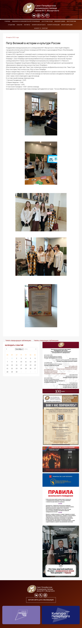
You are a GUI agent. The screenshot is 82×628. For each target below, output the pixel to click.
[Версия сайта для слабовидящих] (48, 16)
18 (26, 365)
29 (12, 372)
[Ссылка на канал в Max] (38, 16)
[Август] (6, 349)
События (19, 24)
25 (26, 368)
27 (35, 368)
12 (30, 362)
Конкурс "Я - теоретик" (41, 28)
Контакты (27, 24)
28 (7, 372)
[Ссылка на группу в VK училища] (34, 16)
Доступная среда (47, 21)
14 (7, 365)
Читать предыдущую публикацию (18, 340)
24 (21, 368)
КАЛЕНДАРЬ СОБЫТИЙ (14, 345)
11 (26, 362)
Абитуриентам (71, 21)
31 (7, 358)
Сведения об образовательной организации (26, 21)
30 (16, 372)
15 (12, 365)
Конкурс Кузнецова (53, 24)
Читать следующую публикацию (46, 340)
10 (21, 362)
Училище (7, 21)
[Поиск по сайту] (43, 16)
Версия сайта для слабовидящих (41, 600)
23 (16, 368)
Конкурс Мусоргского (39, 24)
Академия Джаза (59, 21)
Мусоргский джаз (67, 24)
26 (30, 368)
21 (7, 368)
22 (12, 368)
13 (35, 362)
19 (30, 365)
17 (21, 365)
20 (35, 365)
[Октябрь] (35, 349)
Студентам (11, 24)
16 (16, 365)
